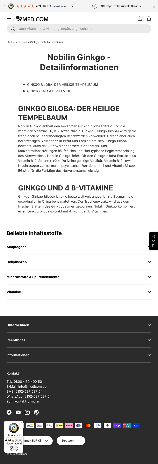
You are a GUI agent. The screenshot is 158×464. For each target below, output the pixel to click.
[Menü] (20, 423)
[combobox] (79, 28)
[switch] (14, 448)
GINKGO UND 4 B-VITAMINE (49, 91)
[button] (148, 18)
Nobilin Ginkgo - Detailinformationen (43, 42)
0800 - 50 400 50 (28, 381)
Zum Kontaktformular (23, 401)
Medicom (21, 453)
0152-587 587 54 (38, 396)
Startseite (12, 42)
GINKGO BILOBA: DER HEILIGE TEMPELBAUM (62, 84)
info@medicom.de (32, 386)
